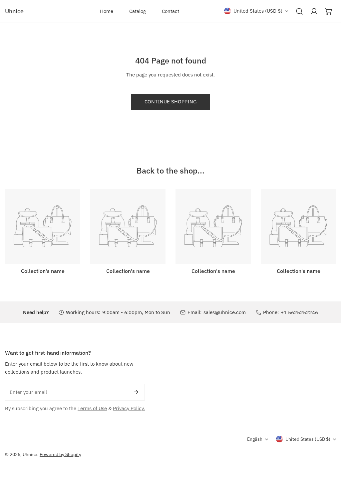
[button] (328, 11)
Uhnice (30, 454)
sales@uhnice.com (224, 312)
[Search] (299, 11)
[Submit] (136, 392)
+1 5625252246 (299, 312)
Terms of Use (92, 408)
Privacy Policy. (129, 408)
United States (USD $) (257, 11)
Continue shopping (170, 101)
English (254, 439)
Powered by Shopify (60, 454)
